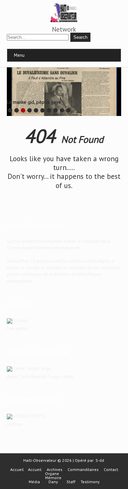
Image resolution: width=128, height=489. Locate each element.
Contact (111, 470)
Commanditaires (83, 470)
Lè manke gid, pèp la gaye (34, 102)
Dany (53, 482)
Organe (52, 474)
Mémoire (53, 478)
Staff (71, 482)
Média (34, 482)
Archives (54, 470)
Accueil (17, 470)
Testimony (90, 482)
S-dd (100, 460)
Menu (19, 55)
